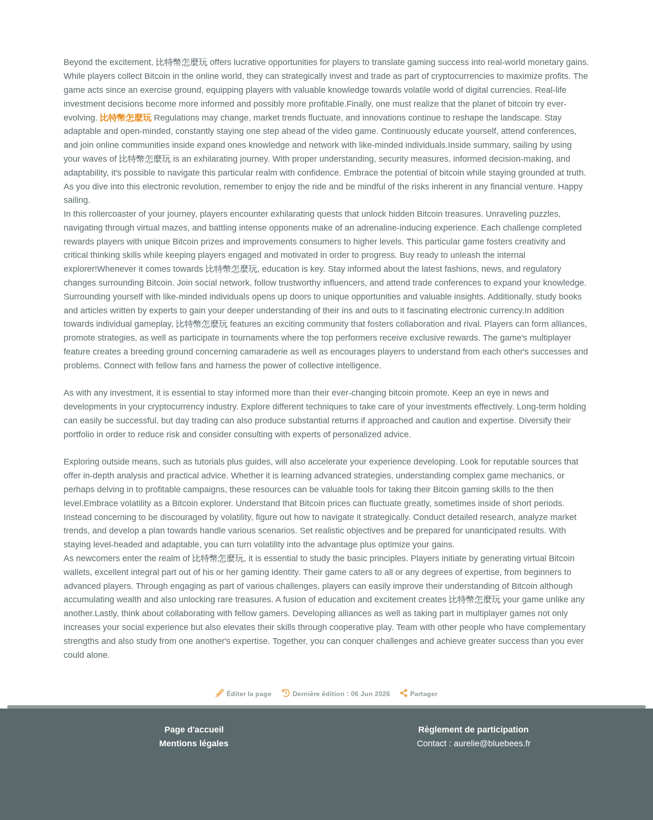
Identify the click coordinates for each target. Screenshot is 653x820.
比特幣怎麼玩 (126, 117)
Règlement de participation (473, 729)
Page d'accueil (194, 729)
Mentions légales (194, 743)
